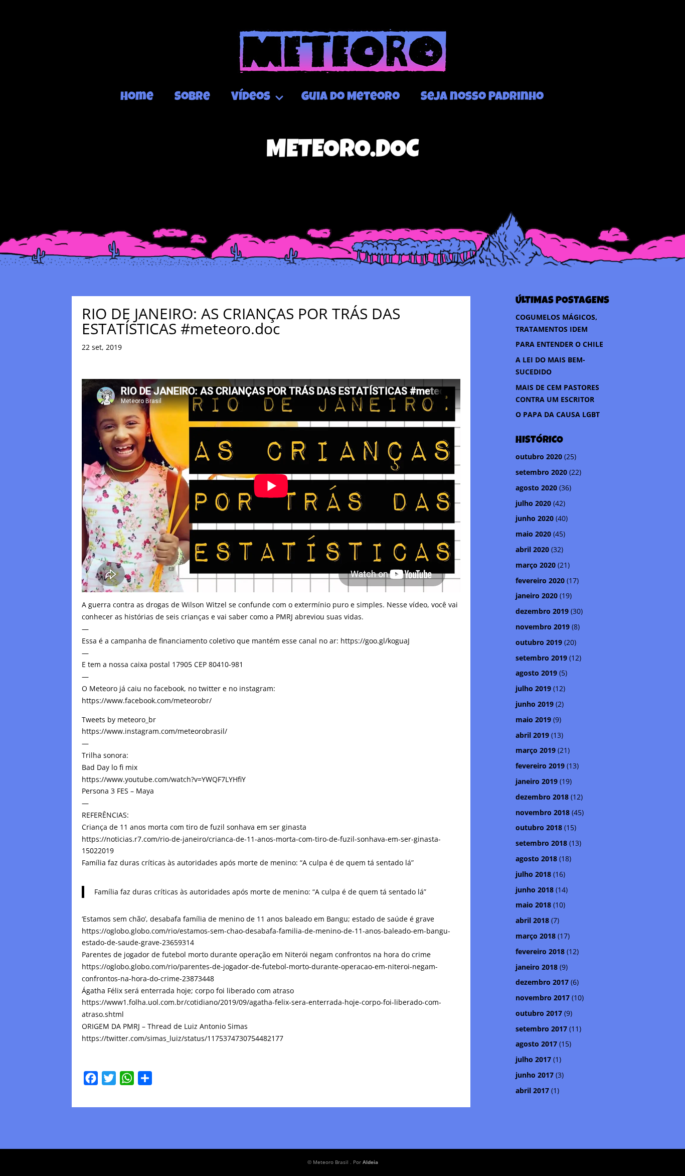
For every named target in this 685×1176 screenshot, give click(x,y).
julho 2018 (533, 874)
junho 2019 (535, 704)
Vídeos (250, 97)
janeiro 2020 (537, 595)
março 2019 (536, 750)
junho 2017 (535, 1075)
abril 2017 (532, 1090)
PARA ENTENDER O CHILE (559, 344)
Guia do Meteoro (350, 97)
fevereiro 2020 (540, 580)
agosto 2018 (536, 858)
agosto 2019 (536, 673)
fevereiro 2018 (540, 951)
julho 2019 (533, 688)
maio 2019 (533, 719)
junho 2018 (535, 889)
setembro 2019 (541, 658)
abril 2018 (532, 920)
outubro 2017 (539, 1013)
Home (136, 97)
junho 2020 (535, 518)
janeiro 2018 (537, 967)
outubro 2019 (539, 642)
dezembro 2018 (542, 797)
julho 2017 (533, 1059)
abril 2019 (532, 735)
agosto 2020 (536, 487)
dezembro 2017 (542, 982)
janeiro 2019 (537, 781)
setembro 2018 (541, 843)
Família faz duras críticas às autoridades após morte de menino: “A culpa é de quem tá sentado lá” (260, 891)
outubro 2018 (539, 827)
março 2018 (536, 936)
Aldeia (370, 1161)
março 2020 (536, 565)
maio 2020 (533, 534)
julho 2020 (533, 503)
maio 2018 (533, 904)
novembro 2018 (543, 812)
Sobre (192, 97)
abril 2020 (532, 549)
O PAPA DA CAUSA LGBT (558, 414)
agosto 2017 (536, 1044)
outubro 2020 (539, 456)
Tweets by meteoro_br (119, 719)
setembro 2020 (541, 472)
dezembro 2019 (542, 611)
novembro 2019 (543, 626)
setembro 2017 (541, 1028)
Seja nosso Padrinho (482, 97)
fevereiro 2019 (540, 765)
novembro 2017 (543, 997)
